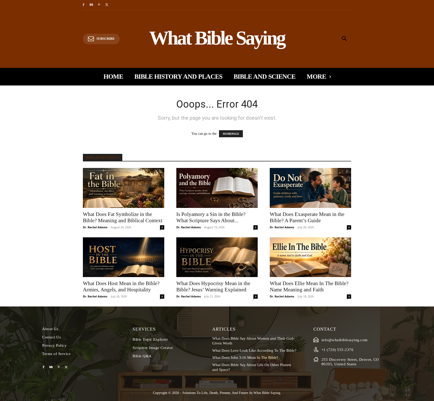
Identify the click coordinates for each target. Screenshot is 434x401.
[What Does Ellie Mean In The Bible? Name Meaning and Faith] (310, 257)
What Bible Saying (266, 393)
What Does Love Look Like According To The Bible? (254, 350)
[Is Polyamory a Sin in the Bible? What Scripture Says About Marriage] (217, 188)
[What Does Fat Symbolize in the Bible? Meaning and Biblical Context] (123, 188)
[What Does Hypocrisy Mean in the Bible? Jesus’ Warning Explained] (217, 257)
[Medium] (91, 5)
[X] (106, 5)
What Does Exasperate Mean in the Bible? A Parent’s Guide (307, 217)
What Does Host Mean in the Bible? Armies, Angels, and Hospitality (121, 286)
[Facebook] (83, 5)
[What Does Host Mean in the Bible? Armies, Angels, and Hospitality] (123, 257)
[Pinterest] (99, 5)
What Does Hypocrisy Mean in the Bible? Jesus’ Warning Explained (213, 286)
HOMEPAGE (231, 133)
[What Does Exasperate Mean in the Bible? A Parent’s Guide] (310, 188)
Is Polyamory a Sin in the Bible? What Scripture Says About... (210, 217)
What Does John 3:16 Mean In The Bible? (245, 357)
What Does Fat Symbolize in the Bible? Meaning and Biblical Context (122, 217)
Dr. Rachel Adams (95, 227)
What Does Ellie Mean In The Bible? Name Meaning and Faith (309, 286)
